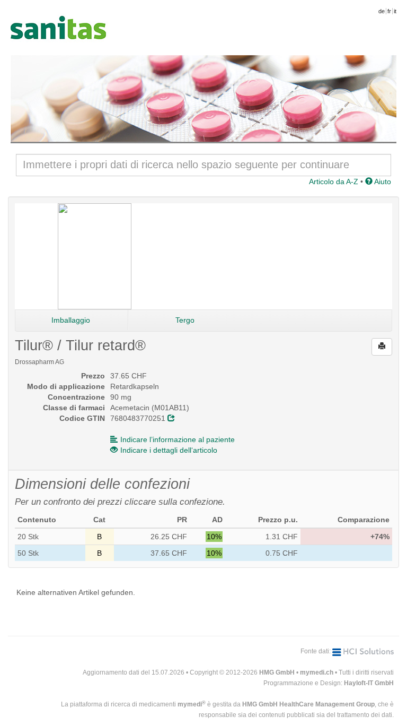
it (395, 11)
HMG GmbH (277, 672)
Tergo (184, 320)
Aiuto (382, 181)
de (381, 11)
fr (389, 11)
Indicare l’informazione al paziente (177, 439)
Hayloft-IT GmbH (369, 683)
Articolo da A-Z (333, 181)
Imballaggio (70, 320)
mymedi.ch (316, 672)
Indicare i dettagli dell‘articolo (168, 450)
